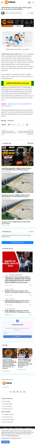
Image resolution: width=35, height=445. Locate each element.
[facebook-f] (11, 392)
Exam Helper (6, 401)
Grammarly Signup (8, 419)
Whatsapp (23, 125)
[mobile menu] (2, 2)
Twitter (19, 125)
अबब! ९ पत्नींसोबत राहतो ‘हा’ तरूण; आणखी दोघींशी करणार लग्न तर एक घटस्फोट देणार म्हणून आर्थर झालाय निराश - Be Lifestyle (25, 363)
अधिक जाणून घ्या (12, 435)
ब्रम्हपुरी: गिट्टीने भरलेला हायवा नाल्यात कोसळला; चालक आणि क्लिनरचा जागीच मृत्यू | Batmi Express (18, 311)
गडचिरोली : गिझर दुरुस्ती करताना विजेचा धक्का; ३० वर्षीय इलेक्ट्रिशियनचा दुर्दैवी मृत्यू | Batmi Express (17, 301)
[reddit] (24, 392)
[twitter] (14, 392)
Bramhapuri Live (7, 409)
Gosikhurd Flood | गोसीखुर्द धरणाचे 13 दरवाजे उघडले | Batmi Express (16, 222)
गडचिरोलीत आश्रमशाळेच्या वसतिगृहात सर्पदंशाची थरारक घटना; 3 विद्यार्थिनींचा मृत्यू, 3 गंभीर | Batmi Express (16, 169)
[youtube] (17, 392)
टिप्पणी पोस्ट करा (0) (17, 242)
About (11, 428)
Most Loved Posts (8, 422)
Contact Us (28, 428)
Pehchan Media (7, 404)
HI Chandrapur (7, 406)
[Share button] (27, 125)
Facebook (12, 124)
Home (5, 428)
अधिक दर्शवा (30, 143)
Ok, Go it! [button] (5, 442)
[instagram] (21, 392)
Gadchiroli (10, 120)
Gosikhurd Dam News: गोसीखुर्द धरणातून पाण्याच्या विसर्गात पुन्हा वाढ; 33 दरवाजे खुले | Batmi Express (16, 196)
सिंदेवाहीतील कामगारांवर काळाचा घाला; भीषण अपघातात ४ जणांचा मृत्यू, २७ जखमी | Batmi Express (18, 291)
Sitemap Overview (8, 414)
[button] (33, 2)
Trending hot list (8, 417)
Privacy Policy (19, 428)
